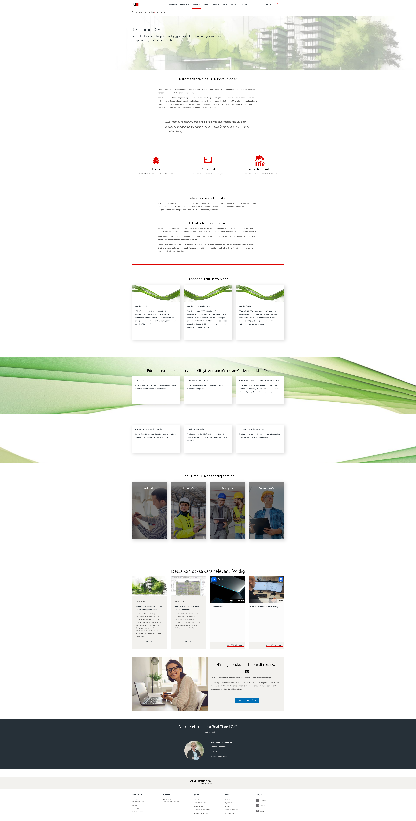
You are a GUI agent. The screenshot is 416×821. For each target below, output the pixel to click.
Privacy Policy (229, 813)
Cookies (227, 806)
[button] (277, 4)
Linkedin (262, 806)
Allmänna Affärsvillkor (232, 810)
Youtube (262, 811)
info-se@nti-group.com (139, 802)
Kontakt (227, 799)
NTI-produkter (149, 12)
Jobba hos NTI (198, 806)
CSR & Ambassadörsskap (202, 810)
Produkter (139, 12)
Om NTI (196, 799)
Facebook (263, 800)
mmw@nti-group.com (219, 757)
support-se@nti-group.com (171, 802)
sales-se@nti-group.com (139, 811)
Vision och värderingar (201, 813)
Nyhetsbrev (228, 803)
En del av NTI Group (200, 803)
